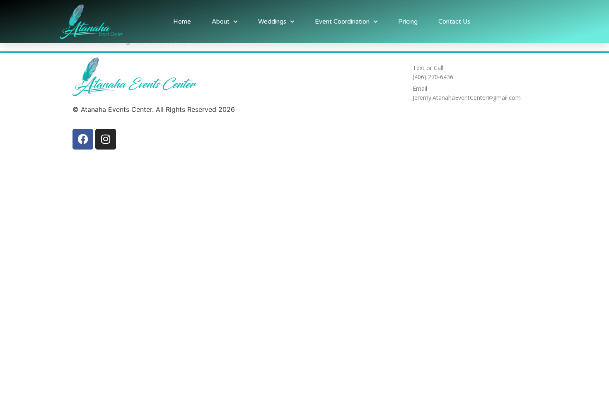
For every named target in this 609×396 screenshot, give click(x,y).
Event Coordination (342, 21)
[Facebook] (82, 139)
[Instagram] (105, 139)
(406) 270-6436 (433, 77)
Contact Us (454, 21)
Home (182, 21)
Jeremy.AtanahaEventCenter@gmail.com (467, 97)
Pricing (408, 21)
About (221, 21)
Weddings (272, 21)
